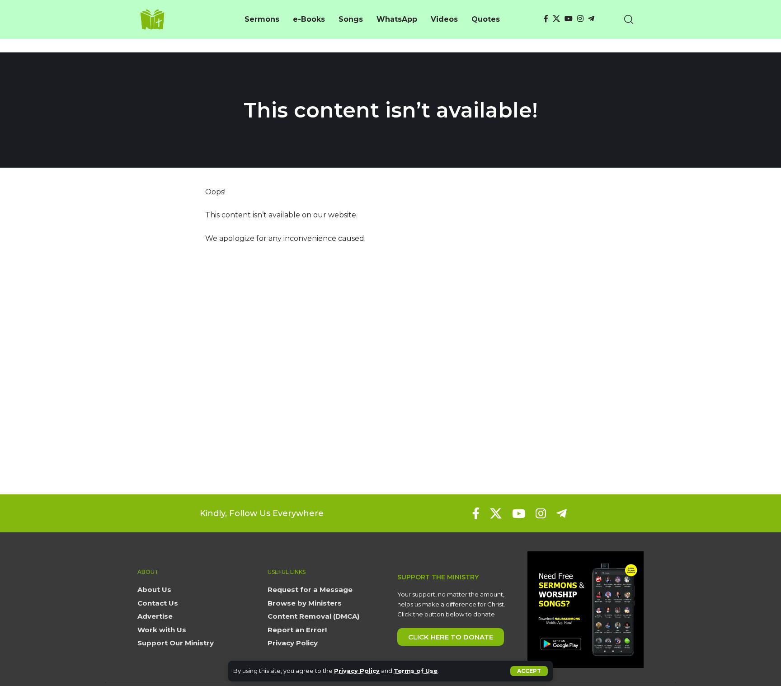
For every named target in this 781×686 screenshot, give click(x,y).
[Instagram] (580, 19)
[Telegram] (591, 19)
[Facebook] (545, 19)
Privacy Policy (357, 670)
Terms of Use (416, 670)
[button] (529, 671)
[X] (556, 19)
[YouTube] (568, 19)
